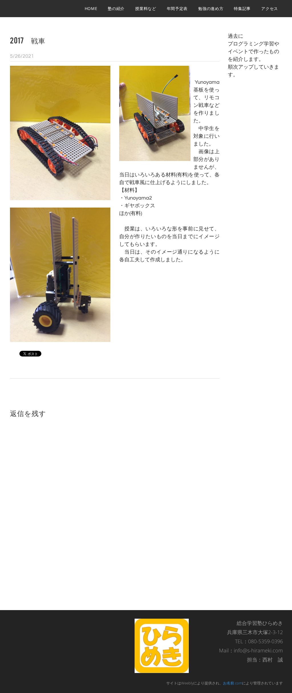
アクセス (269, 8)
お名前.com (232, 683)
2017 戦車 (27, 40)
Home (91, 8)
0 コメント (207, 56)
